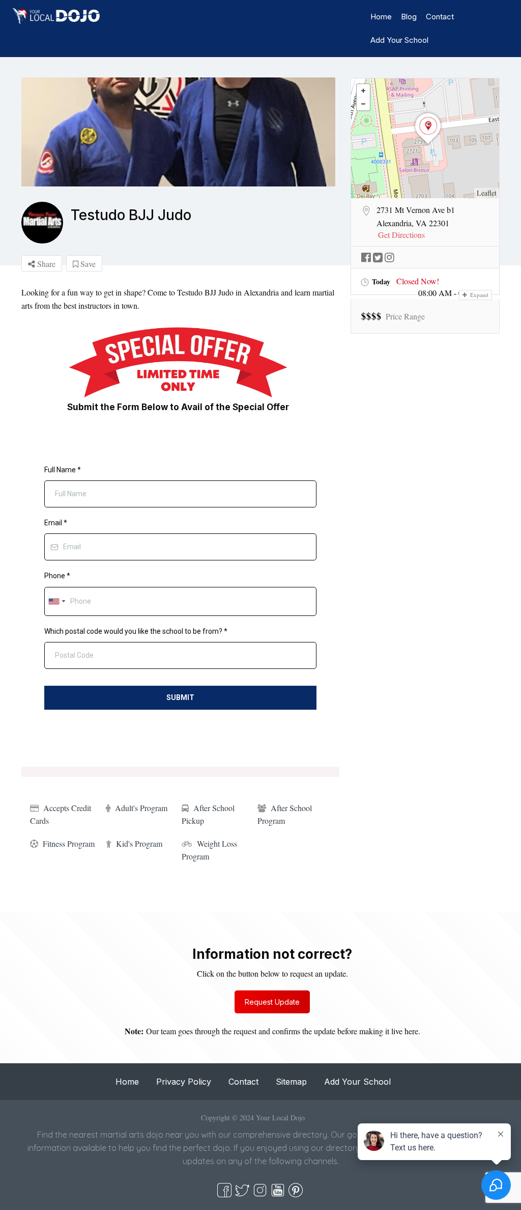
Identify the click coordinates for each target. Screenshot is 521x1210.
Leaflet (487, 193)
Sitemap (291, 1082)
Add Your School (399, 40)
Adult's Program (141, 807)
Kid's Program (139, 843)
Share (45, 263)
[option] (178, 131)
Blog (409, 16)
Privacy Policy (183, 1082)
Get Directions (401, 235)
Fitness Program (69, 843)
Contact (440, 16)
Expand (478, 295)
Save (87, 263)
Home (381, 16)
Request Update (272, 1002)
